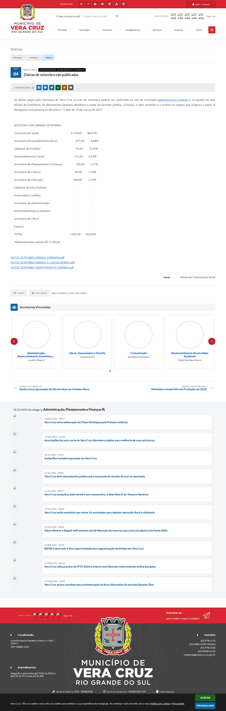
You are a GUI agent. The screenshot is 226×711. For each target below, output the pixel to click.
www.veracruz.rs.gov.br (172, 99)
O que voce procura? (68, 16)
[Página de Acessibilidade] (123, 4)
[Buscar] (117, 16)
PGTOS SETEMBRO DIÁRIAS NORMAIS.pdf (37, 257)
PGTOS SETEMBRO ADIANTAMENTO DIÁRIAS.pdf (42, 267)
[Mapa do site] (116, 4)
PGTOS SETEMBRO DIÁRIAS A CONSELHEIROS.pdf (43, 262)
